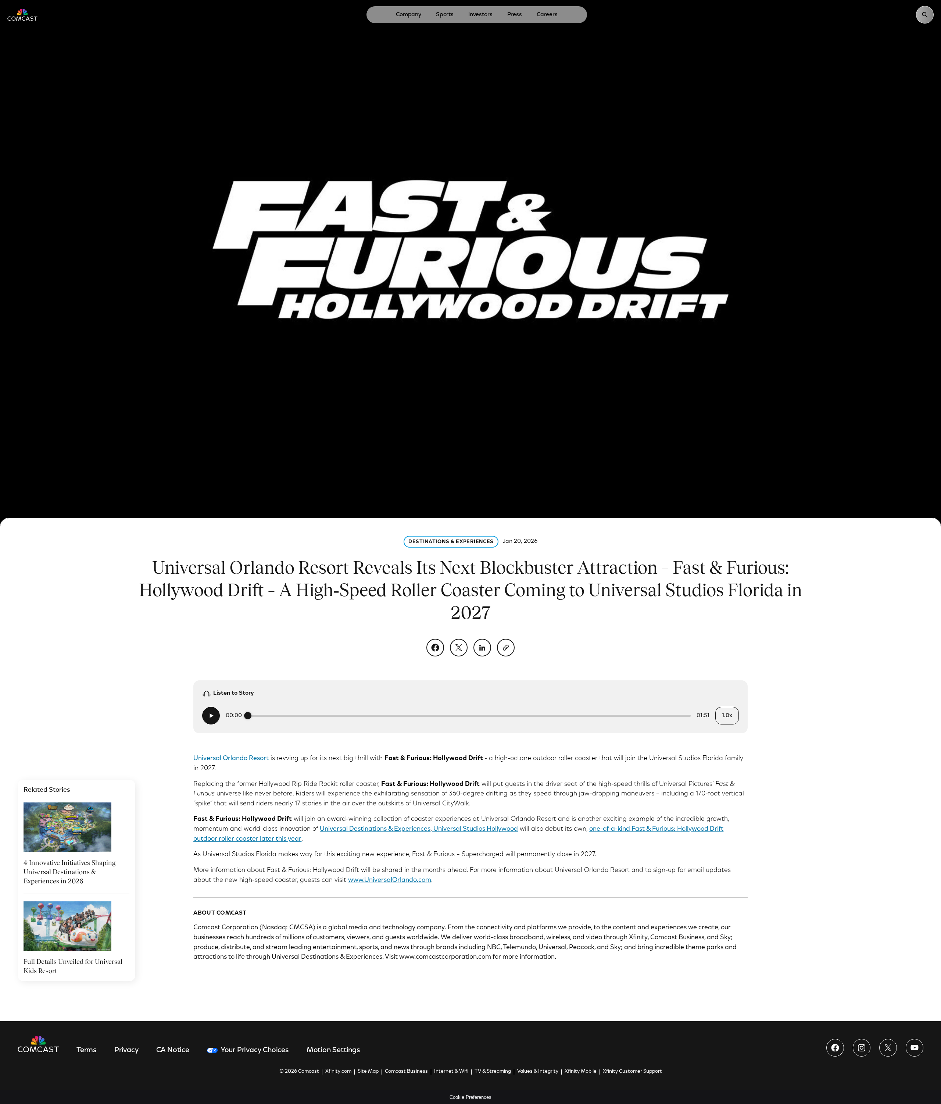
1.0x (727, 716)
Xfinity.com (338, 1071)
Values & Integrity (537, 1071)
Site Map (368, 1071)
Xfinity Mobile (581, 1071)
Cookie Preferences (470, 1097)
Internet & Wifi (451, 1071)
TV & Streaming (493, 1071)
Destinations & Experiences (451, 542)
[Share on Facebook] (435, 647)
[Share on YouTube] (914, 1048)
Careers (547, 15)
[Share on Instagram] (861, 1048)
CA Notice (172, 1050)
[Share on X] (459, 647)
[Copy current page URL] (506, 647)
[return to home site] (22, 15)
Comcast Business (406, 1071)
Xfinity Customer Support (632, 1071)
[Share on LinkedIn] (482, 647)
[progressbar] (469, 715)
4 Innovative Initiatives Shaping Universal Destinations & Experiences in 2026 (69, 872)
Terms (86, 1050)
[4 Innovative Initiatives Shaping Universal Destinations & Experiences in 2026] (67, 827)
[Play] (211, 715)
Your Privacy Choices (255, 1050)
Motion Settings (333, 1050)
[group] (470, 715)
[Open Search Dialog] (925, 15)
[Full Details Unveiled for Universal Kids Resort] (67, 926)
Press (514, 15)
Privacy (126, 1050)
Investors (480, 15)
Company (408, 15)
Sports (445, 15)
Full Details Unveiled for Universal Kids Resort (73, 966)
